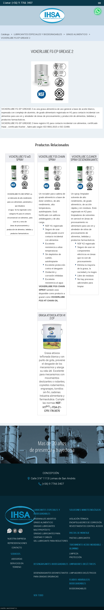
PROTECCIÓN (75, 557)
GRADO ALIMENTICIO (76, 34)
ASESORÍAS (16, 559)
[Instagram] (21, 532)
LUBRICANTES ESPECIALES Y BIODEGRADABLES (38, 34)
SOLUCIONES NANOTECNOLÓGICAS (85, 509)
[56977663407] (97, 11)
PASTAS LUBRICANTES (79, 538)
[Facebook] (15, 532)
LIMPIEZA (73, 553)
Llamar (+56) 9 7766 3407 (18, 2)
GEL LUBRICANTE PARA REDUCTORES (51, 541)
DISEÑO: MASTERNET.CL (9, 608)
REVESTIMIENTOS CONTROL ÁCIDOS (86, 526)
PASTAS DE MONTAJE (79, 532)
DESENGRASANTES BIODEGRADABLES (51, 564)
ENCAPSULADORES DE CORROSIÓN (85, 522)
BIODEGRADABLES (77, 588)
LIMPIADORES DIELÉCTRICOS (82, 564)
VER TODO (38, 595)
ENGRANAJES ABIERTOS (45, 519)
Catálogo (5, 34)
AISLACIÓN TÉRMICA (78, 519)
